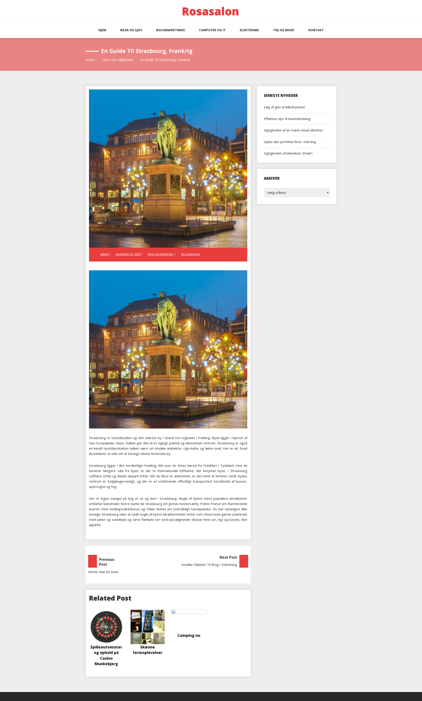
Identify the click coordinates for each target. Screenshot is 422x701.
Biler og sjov (131, 30)
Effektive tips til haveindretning (287, 118)
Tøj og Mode (283, 30)
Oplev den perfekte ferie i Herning (290, 142)
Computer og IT (212, 30)
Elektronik (249, 30)
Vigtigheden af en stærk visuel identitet (293, 130)
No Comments (190, 254)
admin (104, 254)
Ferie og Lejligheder (160, 254)
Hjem (102, 30)
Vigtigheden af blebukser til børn (288, 153)
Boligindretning (170, 30)
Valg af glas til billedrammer (284, 107)
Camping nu (188, 635)
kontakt (316, 30)
